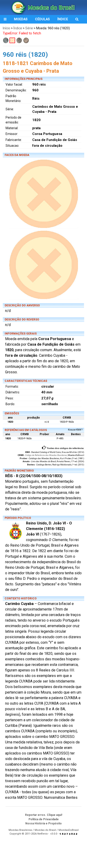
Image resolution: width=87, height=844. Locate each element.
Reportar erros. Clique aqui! (43, 815)
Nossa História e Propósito (43, 823)
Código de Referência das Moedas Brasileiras (46, 455)
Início (6, 28)
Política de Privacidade (44, 819)
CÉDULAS (42, 19)
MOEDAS (21, 19)
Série (29, 28)
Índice (17, 28)
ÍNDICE (62, 19)
